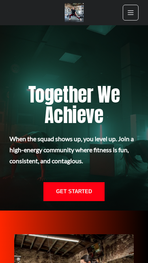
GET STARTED (74, 191)
